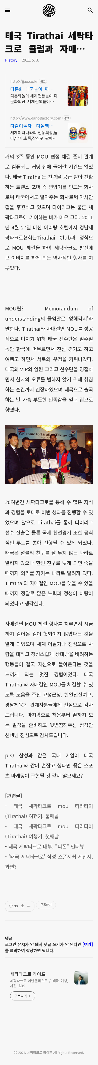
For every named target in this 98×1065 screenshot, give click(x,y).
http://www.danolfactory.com (35, 118)
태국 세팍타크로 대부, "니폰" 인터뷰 (46, 846)
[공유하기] (22, 906)
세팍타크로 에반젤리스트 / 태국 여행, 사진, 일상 (39, 983)
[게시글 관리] (29, 906)
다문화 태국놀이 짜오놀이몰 (34, 89)
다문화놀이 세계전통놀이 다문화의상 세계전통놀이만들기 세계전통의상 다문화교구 (34, 98)
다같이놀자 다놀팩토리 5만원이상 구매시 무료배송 (34, 126)
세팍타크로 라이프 (27, 974)
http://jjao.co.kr (24, 81)
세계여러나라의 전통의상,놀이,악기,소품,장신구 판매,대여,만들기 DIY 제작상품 (34, 135)
